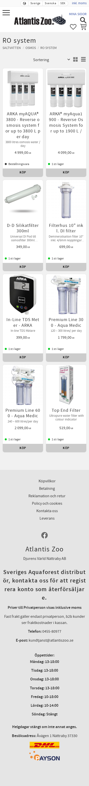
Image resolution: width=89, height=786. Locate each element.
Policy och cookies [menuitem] (47, 503)
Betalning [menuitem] (47, 488)
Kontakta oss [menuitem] (47, 510)
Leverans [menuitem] (47, 518)
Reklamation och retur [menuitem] (47, 496)
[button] (6, 13)
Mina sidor (78, 14)
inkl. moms (79, 3)
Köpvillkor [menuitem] (47, 481)
